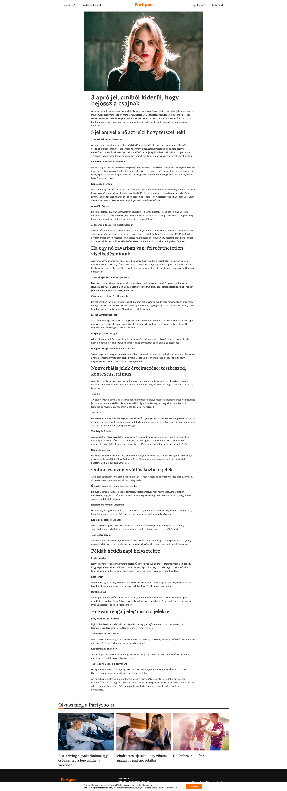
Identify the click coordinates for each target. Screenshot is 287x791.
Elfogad (194, 786)
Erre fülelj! (69, 4)
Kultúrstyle (217, 4)
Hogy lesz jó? (198, 4)
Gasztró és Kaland (91, 4)
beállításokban (170, 787)
